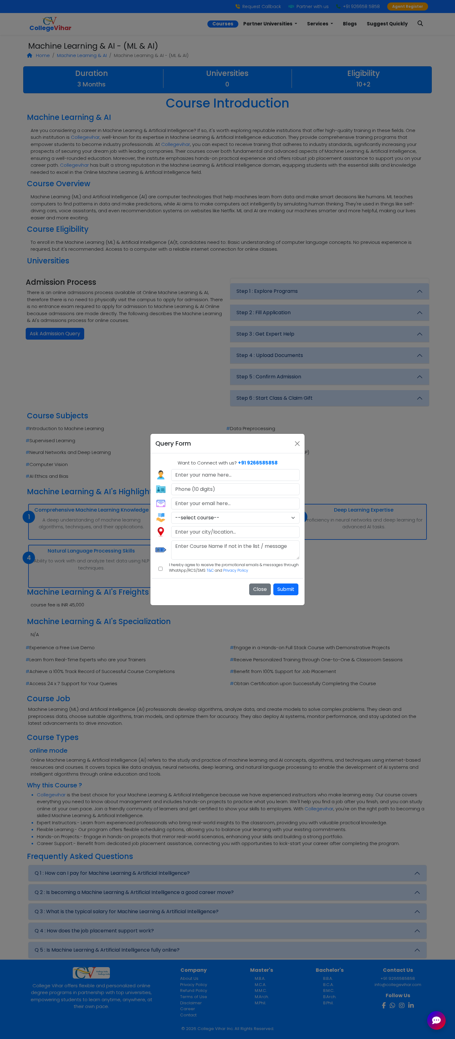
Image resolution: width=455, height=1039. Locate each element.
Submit (285, 589)
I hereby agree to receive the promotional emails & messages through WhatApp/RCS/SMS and (234, 567)
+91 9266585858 (258, 463)
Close (260, 589)
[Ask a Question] (436, 1020)
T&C (210, 570)
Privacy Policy (235, 570)
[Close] (297, 443)
